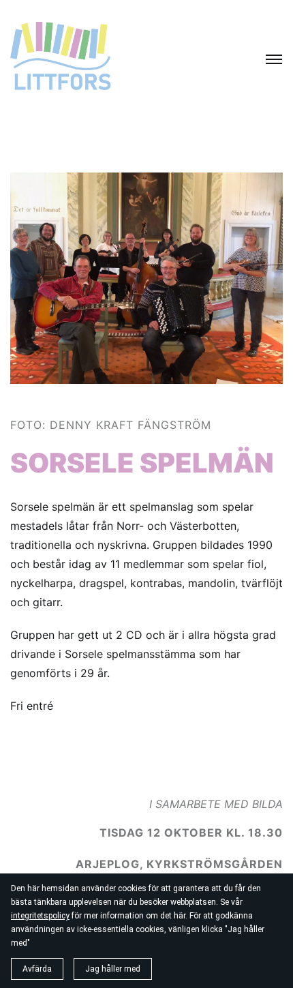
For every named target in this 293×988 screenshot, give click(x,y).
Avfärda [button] (37, 969)
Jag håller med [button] (112, 969)
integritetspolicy (40, 915)
